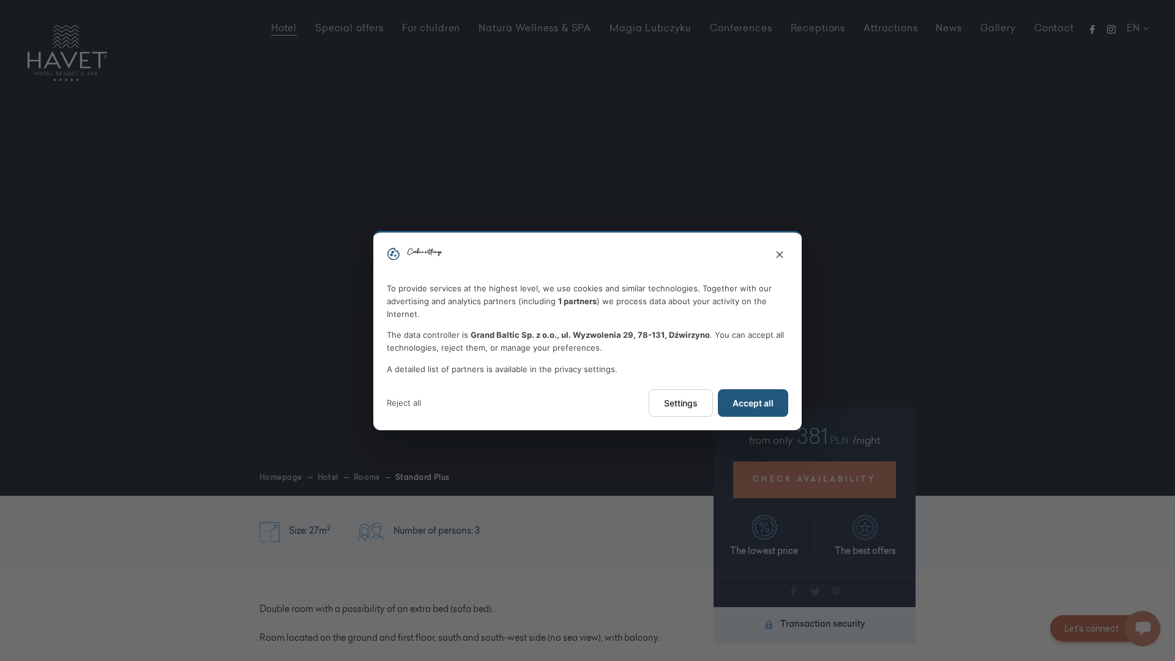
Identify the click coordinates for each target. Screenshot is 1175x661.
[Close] (779, 255)
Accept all (753, 403)
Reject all (404, 403)
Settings (681, 403)
